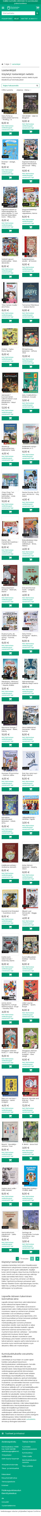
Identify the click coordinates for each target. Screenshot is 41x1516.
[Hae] (37, 13)
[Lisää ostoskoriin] (10, 134)
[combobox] (20, 13)
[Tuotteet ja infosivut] (4, 7)
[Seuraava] (37, 1259)
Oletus (26, 90)
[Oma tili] (34, 8)
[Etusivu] (14, 7)
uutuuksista (30, 1419)
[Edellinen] (32, 1259)
